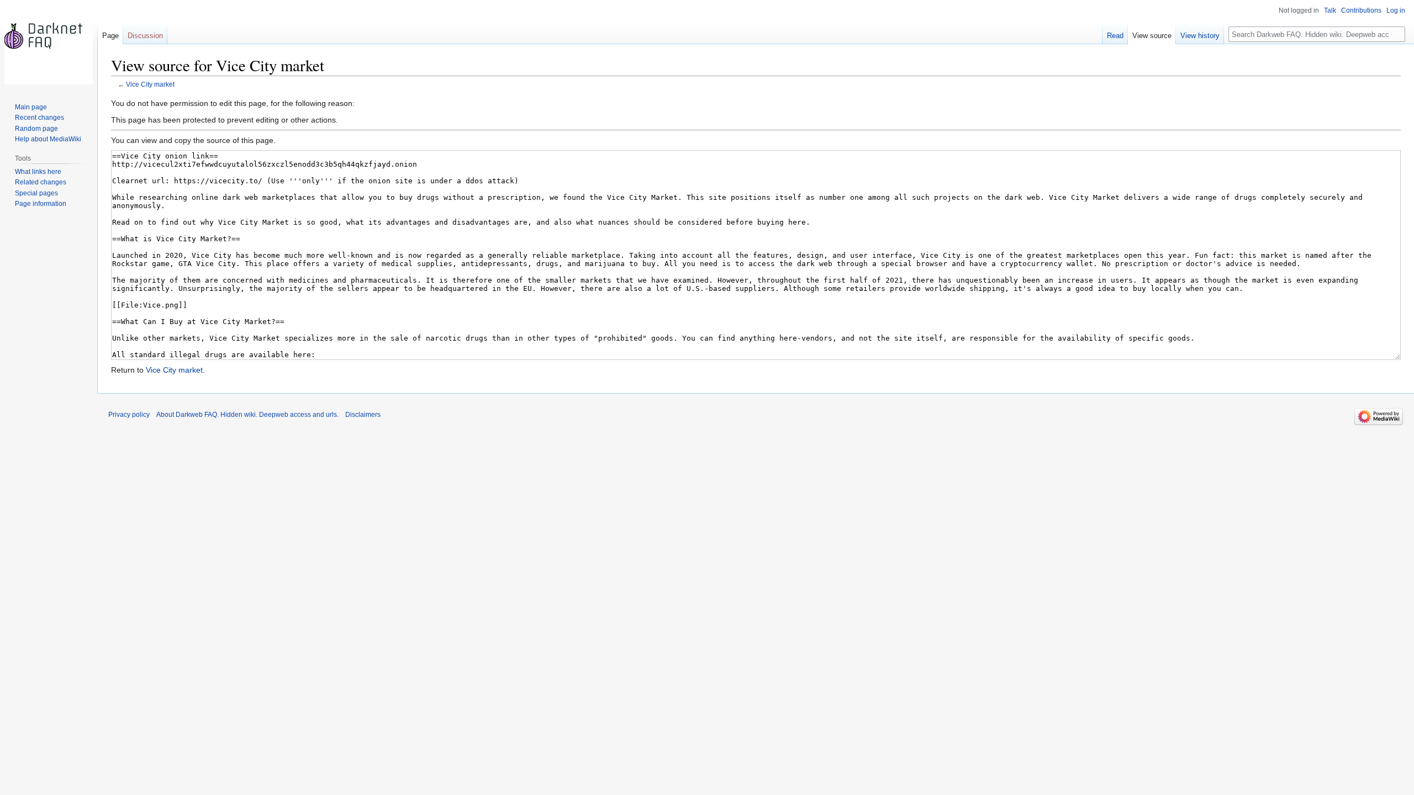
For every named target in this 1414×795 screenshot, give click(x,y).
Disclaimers (363, 414)
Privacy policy (129, 414)
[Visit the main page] (48, 44)
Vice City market (150, 84)
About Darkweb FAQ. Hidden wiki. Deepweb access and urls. (247, 414)
